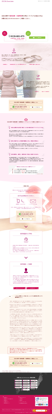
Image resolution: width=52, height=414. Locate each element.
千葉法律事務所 (26, 382)
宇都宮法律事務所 (33, 380)
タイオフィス (26, 389)
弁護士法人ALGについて (23, 397)
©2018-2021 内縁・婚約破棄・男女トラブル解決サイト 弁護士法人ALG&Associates (26, 412)
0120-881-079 (21, 107)
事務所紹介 (21, 400)
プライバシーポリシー (22, 401)
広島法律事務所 (26, 387)
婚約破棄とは (5, 64)
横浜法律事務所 (34, 382)
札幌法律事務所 (26, 380)
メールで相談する (36, 107)
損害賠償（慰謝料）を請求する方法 (34, 64)
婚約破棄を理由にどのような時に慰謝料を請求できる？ (18, 64)
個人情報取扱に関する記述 (23, 403)
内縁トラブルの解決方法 (45, 91)
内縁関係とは (37, 91)
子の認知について (6, 401)
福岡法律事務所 (34, 387)
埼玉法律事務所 (18, 382)
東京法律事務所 (18, 380)
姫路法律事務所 (18, 387)
